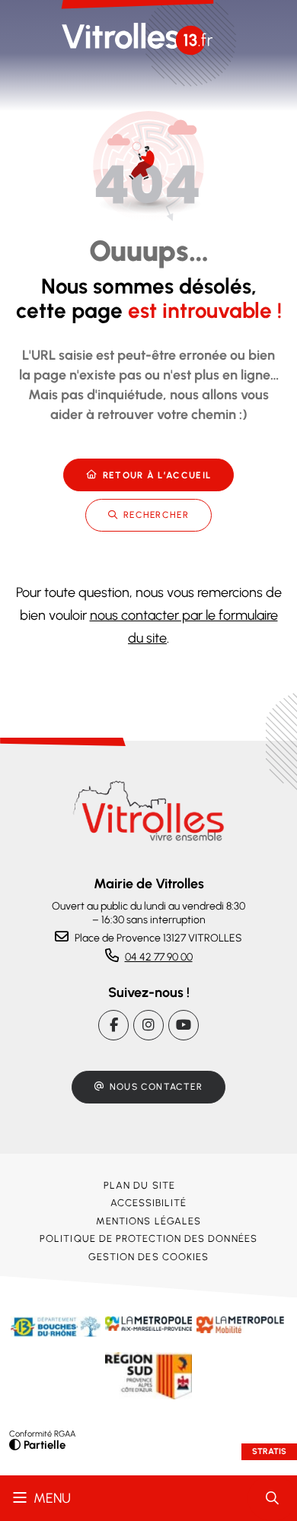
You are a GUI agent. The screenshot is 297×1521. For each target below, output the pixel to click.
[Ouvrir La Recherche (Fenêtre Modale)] (272, 1498)
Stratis (269, 1451)
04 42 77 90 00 (159, 957)
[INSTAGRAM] (148, 1025)
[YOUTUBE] (183, 1025)
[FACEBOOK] (113, 1025)
